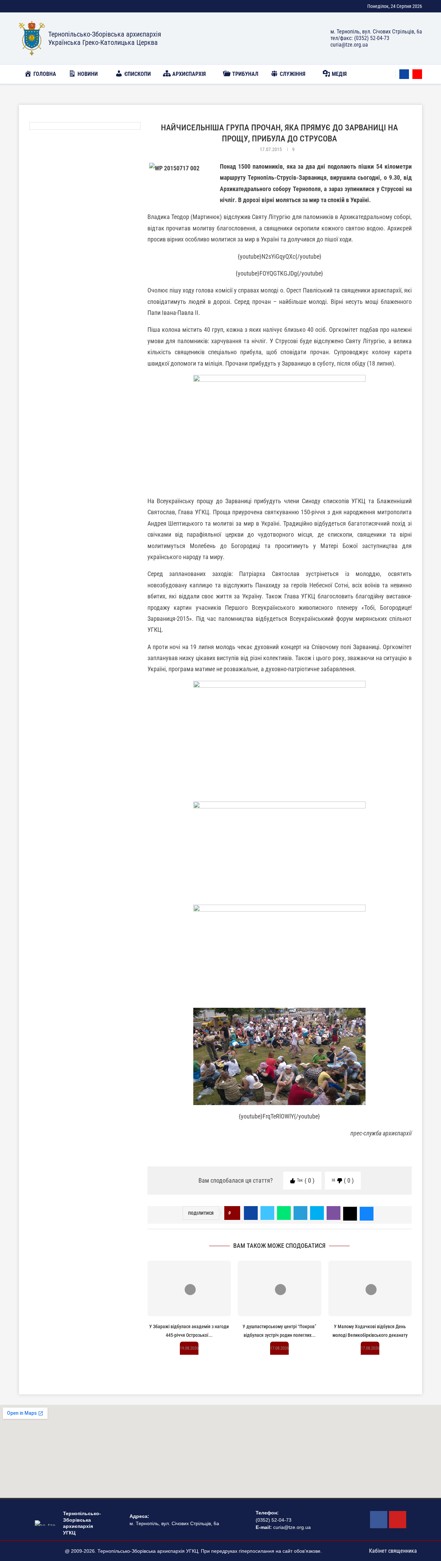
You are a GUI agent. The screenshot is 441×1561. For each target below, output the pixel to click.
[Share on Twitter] (267, 1213)
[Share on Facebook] (251, 1213)
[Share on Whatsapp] (284, 1213)
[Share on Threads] (350, 1213)
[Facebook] (404, 74)
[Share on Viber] (333, 1213)
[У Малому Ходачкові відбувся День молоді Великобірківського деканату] (370, 1288)
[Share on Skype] (317, 1213)
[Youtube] (417, 74)
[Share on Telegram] (300, 1213)
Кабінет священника (393, 1551)
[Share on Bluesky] (366, 1213)
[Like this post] (234, 1213)
